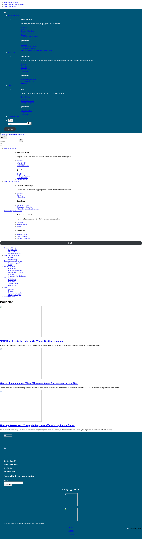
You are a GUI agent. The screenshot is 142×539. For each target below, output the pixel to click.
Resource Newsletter (27, 101)
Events (23, 113)
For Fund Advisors (23, 166)
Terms (71, 527)
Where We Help (13, 15)
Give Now (24, 83)
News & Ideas (25, 97)
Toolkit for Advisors (23, 176)
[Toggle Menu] (5, 12)
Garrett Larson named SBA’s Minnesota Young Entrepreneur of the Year (39, 383)
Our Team (24, 68)
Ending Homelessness (28, 33)
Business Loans (22, 234)
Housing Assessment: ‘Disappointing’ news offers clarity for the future (37, 425)
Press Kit (24, 99)
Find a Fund (21, 164)
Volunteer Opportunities (28, 80)
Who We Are (12, 52)
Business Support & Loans (13, 211)
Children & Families (27, 31)
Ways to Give (21, 162)
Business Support (22, 224)
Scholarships (21, 197)
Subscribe (8, 485)
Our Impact (24, 66)
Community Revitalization (29, 37)
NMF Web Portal (13, 116)
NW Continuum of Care (28, 47)
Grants (19, 195)
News (10, 85)
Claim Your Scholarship (24, 207)
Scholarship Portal (23, 205)
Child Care (24, 29)
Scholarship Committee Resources (28, 209)
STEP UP (24, 45)
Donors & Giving (10, 148)
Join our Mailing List (27, 81)
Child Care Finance (23, 236)
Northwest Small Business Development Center (36, 50)
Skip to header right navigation (14, 4)
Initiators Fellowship (23, 238)
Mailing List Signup (27, 103)
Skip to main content (11, 2)
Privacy (71, 531)
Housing (23, 35)
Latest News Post (26, 111)
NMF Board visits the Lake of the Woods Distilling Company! (32, 341)
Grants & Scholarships (11, 181)
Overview (24, 27)
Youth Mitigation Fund (28, 48)
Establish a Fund (22, 180)
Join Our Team (25, 70)
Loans (19, 226)
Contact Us (24, 71)
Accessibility (71, 534)
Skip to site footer (10, 6)
